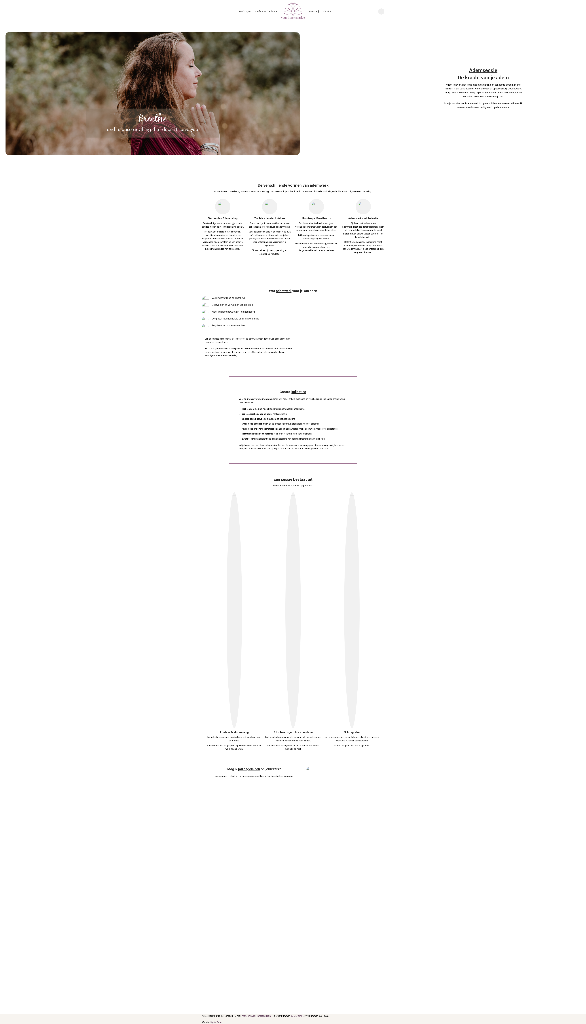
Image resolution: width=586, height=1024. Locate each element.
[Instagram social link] (381, 11)
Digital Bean (216, 1022)
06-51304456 (297, 1016)
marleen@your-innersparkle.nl (256, 1016)
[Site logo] (293, 11)
